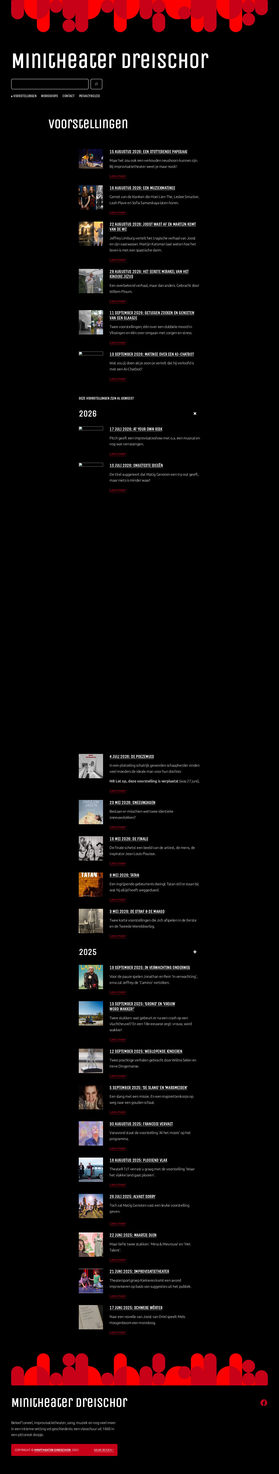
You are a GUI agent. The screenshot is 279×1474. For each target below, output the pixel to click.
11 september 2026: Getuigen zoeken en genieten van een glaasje (152, 315)
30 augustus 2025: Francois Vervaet (141, 1123)
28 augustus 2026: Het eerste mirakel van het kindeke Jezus (149, 274)
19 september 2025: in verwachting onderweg (150, 967)
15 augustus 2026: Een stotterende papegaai (148, 151)
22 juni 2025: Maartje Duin (133, 1235)
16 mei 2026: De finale (129, 838)
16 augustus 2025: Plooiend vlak (138, 1160)
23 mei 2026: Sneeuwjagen (132, 802)
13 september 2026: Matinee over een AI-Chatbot (152, 354)
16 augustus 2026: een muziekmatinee (142, 187)
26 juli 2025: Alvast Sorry (132, 1196)
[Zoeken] (96, 84)
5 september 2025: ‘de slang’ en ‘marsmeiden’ (148, 1087)
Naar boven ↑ (104, 1450)
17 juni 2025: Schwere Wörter (136, 1307)
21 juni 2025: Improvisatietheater (139, 1271)
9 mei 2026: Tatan (124, 875)
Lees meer (118, 176)
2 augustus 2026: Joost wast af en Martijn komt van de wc (153, 226)
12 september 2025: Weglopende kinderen (146, 1051)
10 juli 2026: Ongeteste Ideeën (136, 465)
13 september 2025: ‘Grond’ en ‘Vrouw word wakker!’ (142, 1006)
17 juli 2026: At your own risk (136, 429)
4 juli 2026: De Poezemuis (132, 756)
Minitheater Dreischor (109, 60)
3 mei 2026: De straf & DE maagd (137, 911)
